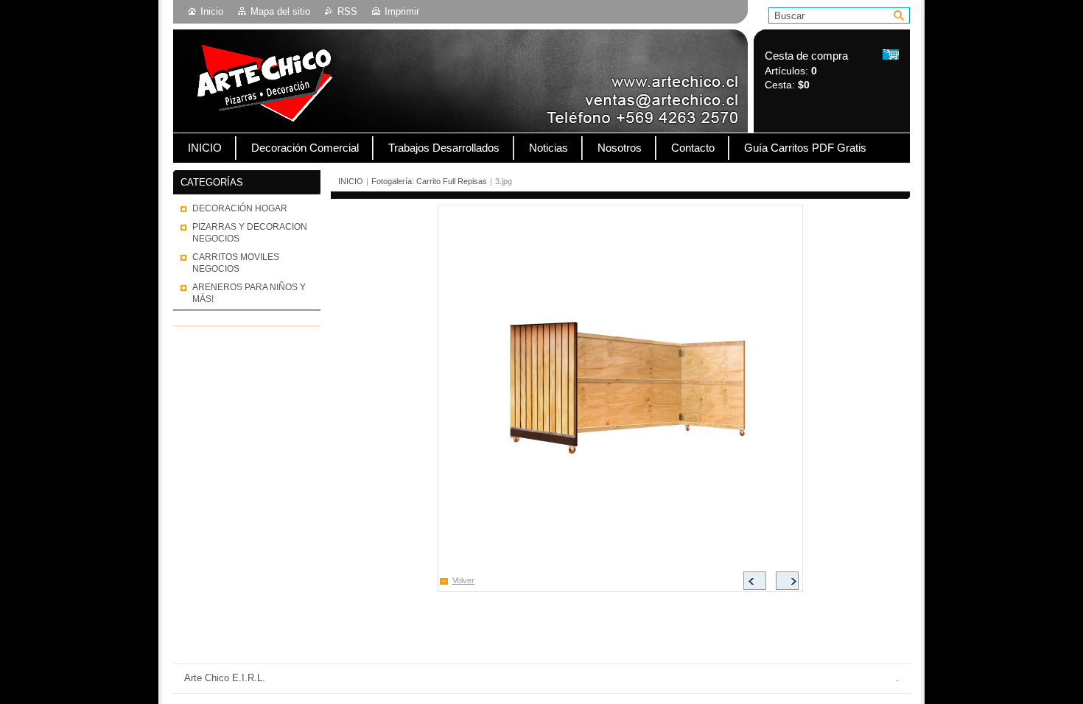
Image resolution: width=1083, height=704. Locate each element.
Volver (463, 580)
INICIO (350, 181)
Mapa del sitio (280, 11)
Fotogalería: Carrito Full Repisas (429, 181)
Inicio (211, 11)
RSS (347, 11)
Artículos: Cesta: (806, 70)
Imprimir (402, 11)
